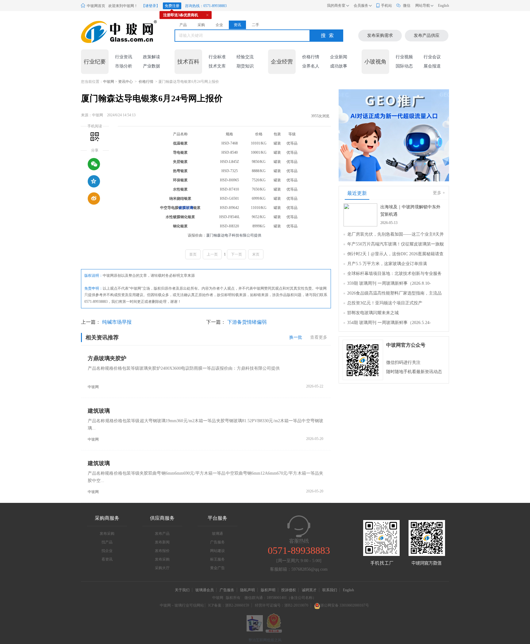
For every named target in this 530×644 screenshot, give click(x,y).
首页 (193, 254)
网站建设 (217, 551)
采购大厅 (162, 568)
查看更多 (318, 337)
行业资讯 (123, 57)
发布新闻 (162, 542)
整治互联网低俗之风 (265, 640)
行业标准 (217, 57)
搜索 (329, 35)
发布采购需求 (380, 35)
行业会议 (432, 57)
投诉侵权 (288, 590)
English (443, 5)
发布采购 (107, 533)
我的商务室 (336, 5)
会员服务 (361, 5)
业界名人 (310, 66)
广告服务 (217, 542)
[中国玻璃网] (111, 31)
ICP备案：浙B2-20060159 (228, 605)
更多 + (439, 193)
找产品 (107, 542)
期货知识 (245, 66)
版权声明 (268, 590)
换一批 (295, 337)
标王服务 (217, 559)
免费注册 (172, 6)
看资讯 (107, 559)
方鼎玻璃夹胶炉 (107, 358)
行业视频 (404, 57)
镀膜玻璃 (186, 208)
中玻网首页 (96, 6)
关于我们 (182, 590)
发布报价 (162, 551)
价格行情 (310, 57)
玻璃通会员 (204, 590)
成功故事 (338, 66)
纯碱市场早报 (117, 322)
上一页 (212, 254)
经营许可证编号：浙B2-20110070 (281, 605)
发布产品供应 (427, 35)
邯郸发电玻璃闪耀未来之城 (373, 312)
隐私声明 (247, 590)
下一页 (236, 254)
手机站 (386, 5)
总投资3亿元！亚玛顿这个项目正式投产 (384, 303)
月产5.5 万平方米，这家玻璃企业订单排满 (387, 263)
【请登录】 (150, 6)
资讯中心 (125, 81)
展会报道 (432, 66)
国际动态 (404, 66)
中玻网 (108, 81)
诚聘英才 (309, 590)
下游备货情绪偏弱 (247, 322)
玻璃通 (217, 533)
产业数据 (151, 66)
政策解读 (151, 57)
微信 (406, 5)
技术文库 (217, 66)
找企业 (107, 551)
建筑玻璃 (99, 411)
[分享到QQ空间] (94, 181)
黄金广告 (217, 568)
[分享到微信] (94, 164)
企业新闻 (338, 57)
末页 (255, 254)
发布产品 (162, 533)
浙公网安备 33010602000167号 (344, 605)
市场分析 (123, 66)
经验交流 (245, 57)
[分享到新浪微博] (94, 198)
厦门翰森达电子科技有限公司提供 (233, 235)
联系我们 (329, 590)
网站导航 (422, 5)
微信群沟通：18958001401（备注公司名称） (280, 598)
